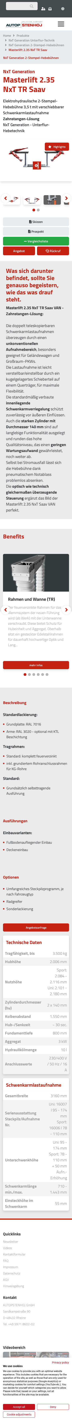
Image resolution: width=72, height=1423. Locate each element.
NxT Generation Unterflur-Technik (32, 40)
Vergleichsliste (37, 241)
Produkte (23, 35)
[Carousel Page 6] (47, 674)
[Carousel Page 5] (42, 674)
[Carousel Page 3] (33, 674)
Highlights (59, 147)
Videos (7, 1247)
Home (7, 35)
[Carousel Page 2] (38, 210)
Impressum (10, 1267)
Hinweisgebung (13, 1286)
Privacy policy (60, 1362)
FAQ (6, 1260)
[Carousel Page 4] (38, 674)
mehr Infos (36, 665)
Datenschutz (11, 1273)
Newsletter (10, 1241)
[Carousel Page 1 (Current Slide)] (33, 210)
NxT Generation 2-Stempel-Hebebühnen (36, 45)
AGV (6, 1279)
